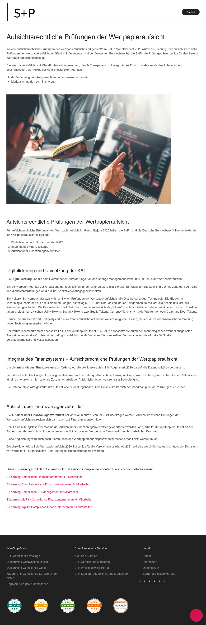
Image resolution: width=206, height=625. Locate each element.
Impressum (150, 561)
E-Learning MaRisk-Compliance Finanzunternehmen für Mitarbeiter (49, 499)
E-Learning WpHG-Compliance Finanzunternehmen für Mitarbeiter (49, 507)
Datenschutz (151, 567)
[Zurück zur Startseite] (20, 12)
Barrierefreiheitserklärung (159, 573)
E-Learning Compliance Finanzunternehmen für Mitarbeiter (44, 476)
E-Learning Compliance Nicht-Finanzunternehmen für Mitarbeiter (47, 484)
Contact (191, 12)
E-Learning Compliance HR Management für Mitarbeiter (42, 492)
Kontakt (147, 556)
